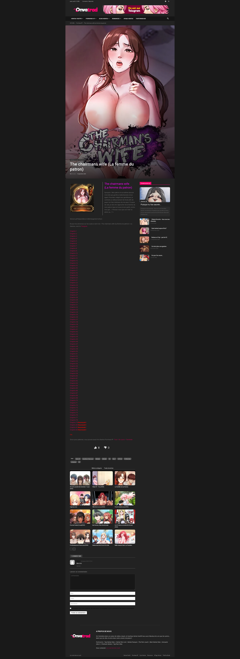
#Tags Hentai (128, 18)
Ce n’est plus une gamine (159, 246)
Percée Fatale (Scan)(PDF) (77, 525)
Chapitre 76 (74, 415)
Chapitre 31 (74, 305)
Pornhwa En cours (74, 159)
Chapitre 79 (74, 422)
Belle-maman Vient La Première (123, 545)
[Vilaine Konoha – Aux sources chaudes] (144, 221)
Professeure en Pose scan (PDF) (79, 545)
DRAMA (98, 459)
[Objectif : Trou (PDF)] (102, 478)
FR (109, 459)
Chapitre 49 (74, 349)
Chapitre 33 (74, 309)
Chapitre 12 (74, 258)
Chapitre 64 (74, 385)
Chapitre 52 (74, 356)
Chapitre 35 (74, 314)
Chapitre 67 (74, 393)
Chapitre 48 (74, 346)
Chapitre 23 (74, 285)
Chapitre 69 (74, 398)
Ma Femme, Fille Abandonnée (100, 525)
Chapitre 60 (74, 376)
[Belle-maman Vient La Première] (125, 537)
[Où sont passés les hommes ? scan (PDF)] (80, 478)
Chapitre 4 (73, 238)
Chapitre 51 (74, 354)
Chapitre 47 (74, 344)
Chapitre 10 (74, 253)
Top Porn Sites (117, 644)
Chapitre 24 (74, 287)
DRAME (104, 459)
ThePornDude (141, 18)
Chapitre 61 (74, 378)
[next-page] (74, 549)
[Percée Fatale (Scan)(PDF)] (80, 516)
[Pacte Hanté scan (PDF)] (125, 498)
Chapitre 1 (73, 231)
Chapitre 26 (74, 292)
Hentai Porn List (121, 642)
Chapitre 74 (74, 410)
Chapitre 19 (74, 275)
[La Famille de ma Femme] (125, 478)
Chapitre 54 (74, 361)
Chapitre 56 (74, 366)
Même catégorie (97, 468)
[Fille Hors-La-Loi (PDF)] (102, 498)
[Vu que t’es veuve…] (144, 257)
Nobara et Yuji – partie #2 (159, 237)
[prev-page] (71, 549)
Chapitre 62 (74, 381)
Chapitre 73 (74, 408)
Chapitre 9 (73, 251)
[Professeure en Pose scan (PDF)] (80, 537)
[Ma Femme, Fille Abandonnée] (102, 516)
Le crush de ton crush (113, 648)
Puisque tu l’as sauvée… (151, 204)
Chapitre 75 (74, 412)
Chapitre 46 (74, 341)
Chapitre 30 (74, 302)
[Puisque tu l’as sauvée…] (155, 194)
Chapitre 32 (74, 307)
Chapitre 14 (74, 263)
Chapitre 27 (74, 295)
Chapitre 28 (74, 297)
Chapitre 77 (74, 417)
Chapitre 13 (74, 261)
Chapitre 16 (74, 268)
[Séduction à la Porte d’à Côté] (102, 537)
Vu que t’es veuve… (157, 255)
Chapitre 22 (74, 283)
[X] (168, 1)
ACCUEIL (72, 23)
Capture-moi (73, 507)
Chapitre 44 (74, 336)
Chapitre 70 (74, 400)
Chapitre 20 (74, 278)
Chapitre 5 (73, 241)
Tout (115, 439)
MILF (114, 459)
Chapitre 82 (74, 430)
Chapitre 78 (74, 420)
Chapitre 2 (73, 234)
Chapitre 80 (74, 425)
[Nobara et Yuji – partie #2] (144, 239)
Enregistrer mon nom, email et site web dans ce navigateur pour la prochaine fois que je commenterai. (103, 608)
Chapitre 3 (73, 236)
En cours (122, 439)
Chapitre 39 (74, 324)
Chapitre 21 (74, 280)
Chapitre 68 (74, 395)
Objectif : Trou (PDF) (98, 487)
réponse (78, 566)
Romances (116, 18)
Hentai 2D (144, 201)
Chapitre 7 (73, 246)
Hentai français (132, 642)
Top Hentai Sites (109, 642)
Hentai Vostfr (76, 18)
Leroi (78, 561)
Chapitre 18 (74, 273)
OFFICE (120, 459)
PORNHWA (127, 459)
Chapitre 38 (74, 322)
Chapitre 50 (74, 351)
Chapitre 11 (73, 256)
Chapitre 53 (74, 359)
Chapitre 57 (74, 368)
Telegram (84, 226)
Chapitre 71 (74, 403)
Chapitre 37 (74, 319)
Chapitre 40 (74, 327)
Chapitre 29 (74, 300)
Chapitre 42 (74, 332)
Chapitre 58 (74, 371)
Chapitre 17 (74, 270)
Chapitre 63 (74, 383)
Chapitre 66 (74, 390)
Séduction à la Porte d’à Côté (100, 545)
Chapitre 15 (74, 265)
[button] (168, 19)
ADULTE (78, 459)
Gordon (74, 173)
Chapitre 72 (74, 405)
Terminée (129, 439)
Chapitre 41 (74, 329)
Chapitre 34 (74, 312)
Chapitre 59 (74, 373)
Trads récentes (108, 468)
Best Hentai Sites (155, 642)
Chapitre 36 (74, 317)
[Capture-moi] (80, 498)
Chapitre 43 (74, 334)
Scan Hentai (103, 18)
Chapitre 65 (74, 388)
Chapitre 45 (74, 339)
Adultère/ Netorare (88, 459)
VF (79, 462)
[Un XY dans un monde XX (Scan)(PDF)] (125, 516)
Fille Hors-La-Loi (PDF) (98, 507)
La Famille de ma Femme (121, 487)
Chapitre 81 (74, 427)
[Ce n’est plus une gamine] (144, 248)
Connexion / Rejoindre (87, 1)
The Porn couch (143, 642)
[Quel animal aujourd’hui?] (144, 230)
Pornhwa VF (90, 18)
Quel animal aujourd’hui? (159, 228)
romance (73, 462)
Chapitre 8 (73, 248)
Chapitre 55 (74, 364)
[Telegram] (165, 1)
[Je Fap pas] (105, 447)
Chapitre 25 (74, 290)
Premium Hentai (107, 644)
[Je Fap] (95, 447)
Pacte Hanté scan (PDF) (121, 507)
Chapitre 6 (73, 243)
